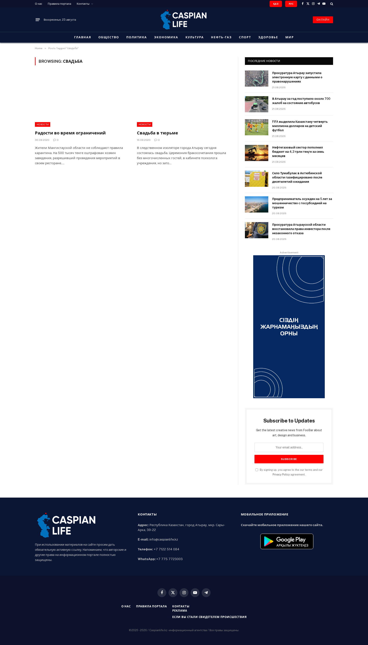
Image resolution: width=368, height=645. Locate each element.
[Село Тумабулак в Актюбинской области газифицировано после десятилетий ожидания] (256, 179)
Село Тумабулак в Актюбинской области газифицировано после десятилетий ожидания (297, 177)
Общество (108, 37)
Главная (82, 37)
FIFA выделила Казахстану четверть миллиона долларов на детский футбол (300, 126)
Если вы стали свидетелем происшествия (209, 617)
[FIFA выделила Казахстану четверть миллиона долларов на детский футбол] (256, 127)
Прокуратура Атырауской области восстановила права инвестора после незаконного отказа (301, 229)
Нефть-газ (221, 37)
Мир (289, 37)
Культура (194, 37)
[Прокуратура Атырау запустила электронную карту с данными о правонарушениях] (256, 78)
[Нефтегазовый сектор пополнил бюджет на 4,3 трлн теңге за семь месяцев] (256, 153)
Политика (136, 37)
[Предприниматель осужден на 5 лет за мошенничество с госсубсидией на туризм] (256, 204)
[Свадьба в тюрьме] (184, 100)
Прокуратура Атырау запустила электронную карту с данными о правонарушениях (297, 77)
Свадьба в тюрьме (157, 133)
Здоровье (268, 37)
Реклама (179, 610)
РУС (291, 4)
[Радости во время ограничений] (82, 100)
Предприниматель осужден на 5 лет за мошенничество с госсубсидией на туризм (302, 203)
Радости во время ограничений (70, 133)
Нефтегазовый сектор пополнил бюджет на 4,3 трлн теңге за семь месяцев (298, 152)
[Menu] (38, 19)
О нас (38, 3)
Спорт (245, 37)
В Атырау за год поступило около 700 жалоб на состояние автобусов (301, 101)
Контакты (83, 3)
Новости (43, 124)
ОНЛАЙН (322, 19)
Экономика (166, 37)
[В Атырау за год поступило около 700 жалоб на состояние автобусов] (256, 104)
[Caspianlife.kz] (184, 19)
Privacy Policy (281, 474)
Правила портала (59, 3)
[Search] (331, 3)
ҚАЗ (275, 4)
